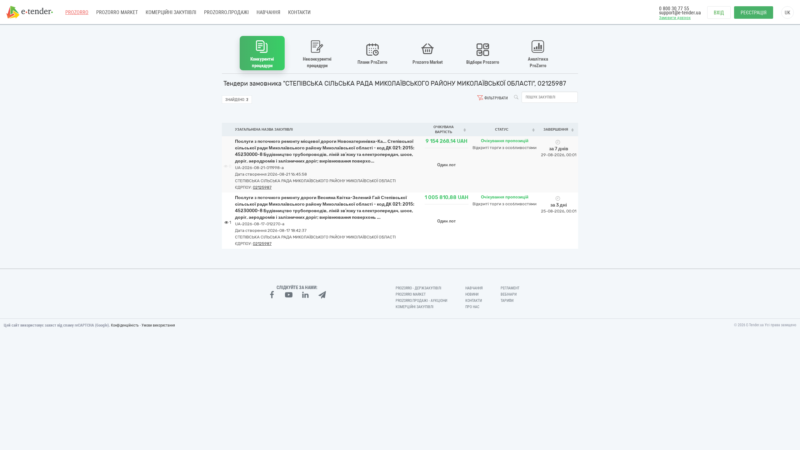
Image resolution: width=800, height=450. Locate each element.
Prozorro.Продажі (226, 12)
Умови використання (158, 325)
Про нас (472, 307)
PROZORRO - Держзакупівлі (418, 288)
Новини (471, 294)
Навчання (268, 12)
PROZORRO (76, 12)
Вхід (719, 13)
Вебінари (509, 294)
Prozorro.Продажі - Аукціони (421, 300)
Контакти (299, 12)
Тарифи (507, 300)
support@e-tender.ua (680, 13)
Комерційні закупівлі (171, 12)
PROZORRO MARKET (117, 12)
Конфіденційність (125, 325)
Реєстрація (754, 13)
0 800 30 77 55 (674, 9)
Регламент (510, 288)
